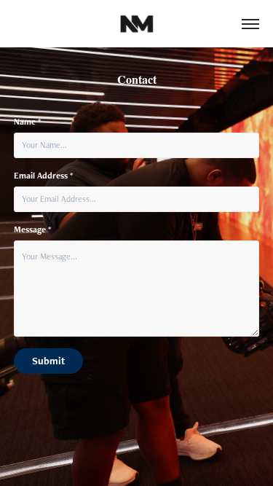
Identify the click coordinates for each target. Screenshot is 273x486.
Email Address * (43, 175)
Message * (32, 229)
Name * (27, 122)
